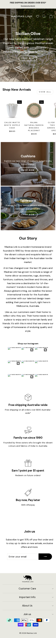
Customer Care (27, 588)
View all (45, 92)
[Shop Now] (28, 164)
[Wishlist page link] (37, 16)
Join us (27, 614)
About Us (27, 605)
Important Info (27, 597)
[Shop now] (28, 208)
